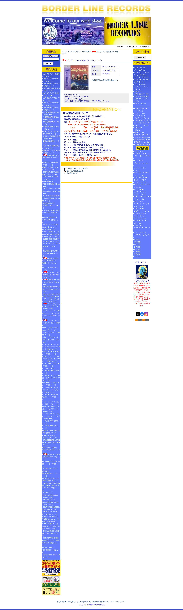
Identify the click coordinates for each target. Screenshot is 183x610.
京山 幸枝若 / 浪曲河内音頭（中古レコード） (51, 147)
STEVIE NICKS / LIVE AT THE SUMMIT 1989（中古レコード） (51, 191)
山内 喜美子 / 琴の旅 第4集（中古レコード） (50, 94)
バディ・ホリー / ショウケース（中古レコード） (50, 300)
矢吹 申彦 (137, 252)
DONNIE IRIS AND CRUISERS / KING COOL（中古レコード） (50, 502)
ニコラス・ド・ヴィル (141, 211)
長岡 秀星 (137, 247)
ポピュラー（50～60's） (142, 77)
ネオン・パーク (139, 208)
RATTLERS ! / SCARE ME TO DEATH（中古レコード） (51, 246)
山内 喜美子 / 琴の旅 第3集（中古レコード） (50, 104)
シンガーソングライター (142, 123)
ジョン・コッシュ (140, 192)
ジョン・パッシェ (140, 194)
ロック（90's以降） (141, 75)
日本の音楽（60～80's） (142, 94)
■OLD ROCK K (86, 52)
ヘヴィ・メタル (139, 113)
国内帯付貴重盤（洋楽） (142, 137)
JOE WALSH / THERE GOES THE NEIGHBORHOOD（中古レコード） (51, 472)
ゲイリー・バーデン (141, 182)
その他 (137, 101)
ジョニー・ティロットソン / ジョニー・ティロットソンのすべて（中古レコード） (51, 314)
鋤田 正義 (137, 244)
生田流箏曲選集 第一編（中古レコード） (50, 113)
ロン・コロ (138, 223)
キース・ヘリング (140, 199)
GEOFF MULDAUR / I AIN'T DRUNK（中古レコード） (51, 457)
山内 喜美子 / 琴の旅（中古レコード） (51, 99)
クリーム (137, 170)
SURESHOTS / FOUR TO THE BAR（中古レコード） (51, 240)
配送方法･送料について (101, 602)
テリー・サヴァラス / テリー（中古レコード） (50, 384)
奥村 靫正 (137, 240)
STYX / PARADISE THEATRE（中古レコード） (51, 436)
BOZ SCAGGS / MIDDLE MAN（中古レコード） (51, 432)
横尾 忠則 (137, 254)
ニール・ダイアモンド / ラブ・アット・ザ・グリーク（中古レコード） (51, 390)
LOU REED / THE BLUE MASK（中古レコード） (50, 479)
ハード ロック (138, 111)
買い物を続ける (72, 173)
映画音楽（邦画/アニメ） (142, 135)
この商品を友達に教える (75, 171)
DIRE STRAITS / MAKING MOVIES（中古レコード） (51, 184)
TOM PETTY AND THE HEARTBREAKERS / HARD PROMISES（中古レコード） (51, 541)
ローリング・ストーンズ (142, 72)
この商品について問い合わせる (77, 169)
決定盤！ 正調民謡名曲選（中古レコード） (51, 137)
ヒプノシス (138, 187)
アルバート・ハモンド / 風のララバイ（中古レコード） (51, 397)
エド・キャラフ (139, 175)
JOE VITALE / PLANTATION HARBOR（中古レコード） (50, 495)
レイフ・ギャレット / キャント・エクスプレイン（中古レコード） (50, 409)
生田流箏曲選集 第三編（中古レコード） (50, 128)
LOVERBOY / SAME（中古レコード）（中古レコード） (51, 464)
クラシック (138, 89)
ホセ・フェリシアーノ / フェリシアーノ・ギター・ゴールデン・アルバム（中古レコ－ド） (51, 331)
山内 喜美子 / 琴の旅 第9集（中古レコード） (50, 80)
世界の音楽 (138, 91)
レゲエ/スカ (138, 128)
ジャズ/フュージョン (141, 87)
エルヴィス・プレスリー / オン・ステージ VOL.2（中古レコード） (51, 378)
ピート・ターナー (140, 216)
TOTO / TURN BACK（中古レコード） (51, 556)
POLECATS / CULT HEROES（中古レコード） (51, 231)
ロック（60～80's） (74, 52)
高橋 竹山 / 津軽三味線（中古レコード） (50, 164)
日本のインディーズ (141, 99)
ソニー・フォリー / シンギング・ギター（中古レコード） (51, 323)
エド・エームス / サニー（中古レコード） (50, 365)
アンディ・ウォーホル (141, 153)
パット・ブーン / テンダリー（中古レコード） (50, 353)
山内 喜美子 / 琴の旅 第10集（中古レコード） (51, 89)
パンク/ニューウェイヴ (141, 125)
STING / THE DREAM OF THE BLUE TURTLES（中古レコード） (51, 289)
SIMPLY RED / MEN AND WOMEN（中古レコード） (51, 295)
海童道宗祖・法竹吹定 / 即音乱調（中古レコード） (50, 157)
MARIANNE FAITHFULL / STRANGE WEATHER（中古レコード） (51, 198)
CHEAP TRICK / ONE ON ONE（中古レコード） (51, 527)
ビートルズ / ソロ (140, 70)
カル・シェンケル (140, 168)
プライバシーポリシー (118, 602)
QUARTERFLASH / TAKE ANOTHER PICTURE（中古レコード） (51, 442)
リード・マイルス (140, 218)
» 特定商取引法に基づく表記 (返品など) (104, 80)
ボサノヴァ (138, 130)
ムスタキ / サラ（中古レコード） (50, 427)
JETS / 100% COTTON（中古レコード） (50, 269)
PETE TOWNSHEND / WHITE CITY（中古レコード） (50, 220)
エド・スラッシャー (141, 177)
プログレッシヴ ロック (141, 118)
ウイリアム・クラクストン (142, 236)
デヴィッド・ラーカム (141, 173)
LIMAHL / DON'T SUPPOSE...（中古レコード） (50, 205)
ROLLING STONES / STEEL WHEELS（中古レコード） (51, 282)
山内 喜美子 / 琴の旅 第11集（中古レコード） (51, 85)
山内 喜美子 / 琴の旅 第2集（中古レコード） (50, 75)
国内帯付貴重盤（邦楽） (142, 140)
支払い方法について (84, 602)
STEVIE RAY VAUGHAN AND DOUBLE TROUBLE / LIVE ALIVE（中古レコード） (51, 486)
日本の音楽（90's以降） (142, 96)
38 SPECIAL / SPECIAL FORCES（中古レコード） (50, 518)
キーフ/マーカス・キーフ (142, 196)
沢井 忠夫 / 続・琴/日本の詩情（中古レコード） (51, 133)
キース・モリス (139, 201)
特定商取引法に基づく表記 (66, 602)
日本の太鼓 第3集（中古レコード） (50, 142)
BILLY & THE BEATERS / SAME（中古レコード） (51, 508)
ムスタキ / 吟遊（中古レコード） (50, 422)
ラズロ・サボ (138, 225)
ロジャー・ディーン (141, 220)
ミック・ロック (139, 206)
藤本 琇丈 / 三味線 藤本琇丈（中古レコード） (51, 152)
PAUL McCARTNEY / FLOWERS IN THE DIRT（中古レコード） (51, 275)
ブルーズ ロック (139, 116)
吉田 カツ (137, 256)
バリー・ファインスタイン (142, 157)
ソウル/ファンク (140, 82)
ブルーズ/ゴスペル (140, 84)
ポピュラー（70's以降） (142, 79)
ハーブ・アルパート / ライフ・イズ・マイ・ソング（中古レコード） (51, 416)
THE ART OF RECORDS (142, 144)
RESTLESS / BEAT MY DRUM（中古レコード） (50, 226)
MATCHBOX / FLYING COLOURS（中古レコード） (50, 253)
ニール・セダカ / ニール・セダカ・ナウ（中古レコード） (51, 370)
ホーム (64, 52)
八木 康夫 (137, 249)
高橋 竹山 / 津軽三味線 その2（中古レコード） (51, 168)
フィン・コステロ (140, 180)
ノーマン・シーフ (140, 213)
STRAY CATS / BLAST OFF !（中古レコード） (50, 513)
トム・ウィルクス (140, 232)
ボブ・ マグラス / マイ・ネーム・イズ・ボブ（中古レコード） (51, 339)
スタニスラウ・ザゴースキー (142, 229)
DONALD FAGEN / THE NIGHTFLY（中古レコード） (50, 533)
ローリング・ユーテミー (142, 204)
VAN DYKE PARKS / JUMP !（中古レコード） (50, 523)
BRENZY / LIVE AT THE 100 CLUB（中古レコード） (51, 235)
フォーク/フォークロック (142, 120)
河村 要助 (137, 242)
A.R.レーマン (138, 151)
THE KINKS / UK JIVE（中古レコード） (50, 178)
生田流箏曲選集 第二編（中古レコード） (50, 118)
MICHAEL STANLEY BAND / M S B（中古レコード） (51, 449)
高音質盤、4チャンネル (142, 142)
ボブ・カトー (138, 161)
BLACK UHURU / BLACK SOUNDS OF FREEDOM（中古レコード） (50, 261)
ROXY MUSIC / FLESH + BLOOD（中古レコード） (51, 173)
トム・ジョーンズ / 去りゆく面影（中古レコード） (51, 403)
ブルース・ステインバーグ (142, 164)
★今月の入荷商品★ (141, 108)
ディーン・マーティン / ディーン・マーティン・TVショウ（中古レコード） (51, 346)
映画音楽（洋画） (140, 132)
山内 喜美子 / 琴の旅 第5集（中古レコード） (50, 109)
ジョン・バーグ (139, 189)
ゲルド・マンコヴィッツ (142, 185)
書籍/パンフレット (140, 103)
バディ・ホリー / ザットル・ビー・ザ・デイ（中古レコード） (51, 306)
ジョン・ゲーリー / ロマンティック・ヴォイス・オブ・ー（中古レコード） (51, 358)
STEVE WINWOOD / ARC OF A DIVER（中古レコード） (51, 213)
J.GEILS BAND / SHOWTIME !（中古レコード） (51, 550)
